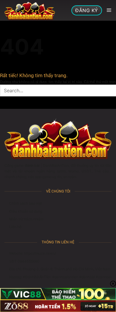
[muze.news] (29, 10)
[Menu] (109, 10)
